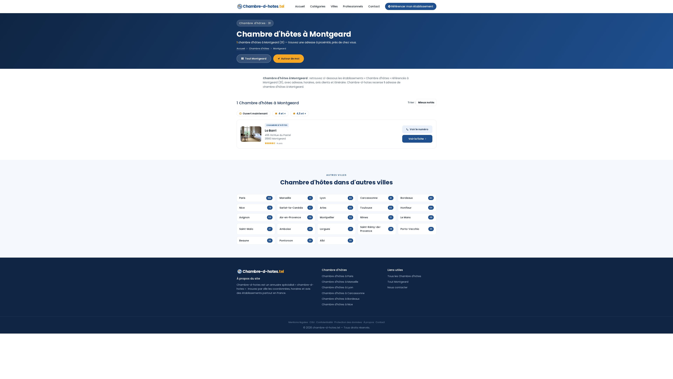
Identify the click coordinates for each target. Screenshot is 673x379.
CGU (312, 322)
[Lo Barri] (251, 134)
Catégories (317, 6)
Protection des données (348, 322)
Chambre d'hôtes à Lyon (337, 287)
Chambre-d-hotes (263, 6)
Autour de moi (290, 58)
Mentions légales (298, 322)
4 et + (282, 113)
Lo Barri (270, 130)
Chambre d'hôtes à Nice (337, 304)
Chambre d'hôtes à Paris (337, 276)
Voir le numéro (419, 129)
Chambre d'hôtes (259, 48)
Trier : (412, 102)
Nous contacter (397, 287)
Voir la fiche (416, 139)
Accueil (300, 6)
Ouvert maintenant (255, 113)
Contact (374, 6)
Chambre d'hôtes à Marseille (340, 282)
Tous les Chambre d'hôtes (404, 276)
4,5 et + (301, 113)
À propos (368, 322)
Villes (334, 6)
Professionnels (353, 6)
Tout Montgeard (255, 58)
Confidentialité (324, 322)
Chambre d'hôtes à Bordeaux (340, 299)
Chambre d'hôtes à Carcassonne (343, 293)
